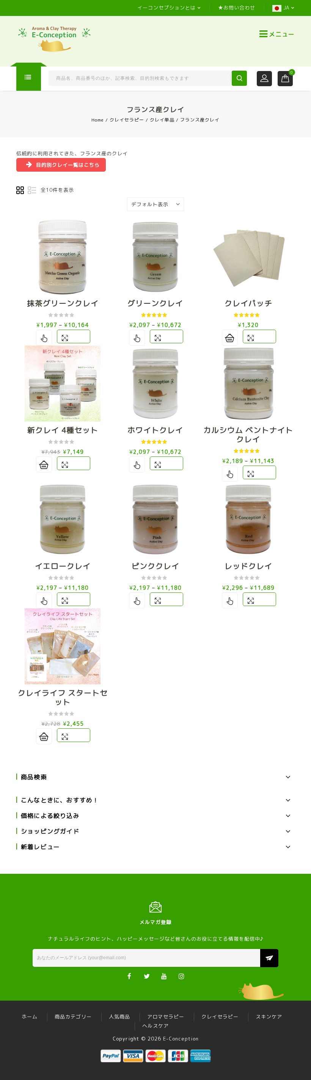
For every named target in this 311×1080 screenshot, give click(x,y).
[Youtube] (164, 976)
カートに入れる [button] (230, 338)
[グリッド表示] (20, 190)
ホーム (30, 1016)
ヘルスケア (155, 1025)
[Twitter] (147, 976)
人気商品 (119, 1016)
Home (97, 120)
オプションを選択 (44, 338)
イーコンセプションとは (166, 7)
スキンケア (269, 1016)
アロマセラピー (165, 1016)
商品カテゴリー (73, 1016)
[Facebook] (129, 976)
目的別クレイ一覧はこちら (68, 164)
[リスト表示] (32, 190)
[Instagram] (182, 976)
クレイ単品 (162, 120)
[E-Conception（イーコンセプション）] (54, 38)
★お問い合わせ (236, 7)
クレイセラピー (127, 120)
